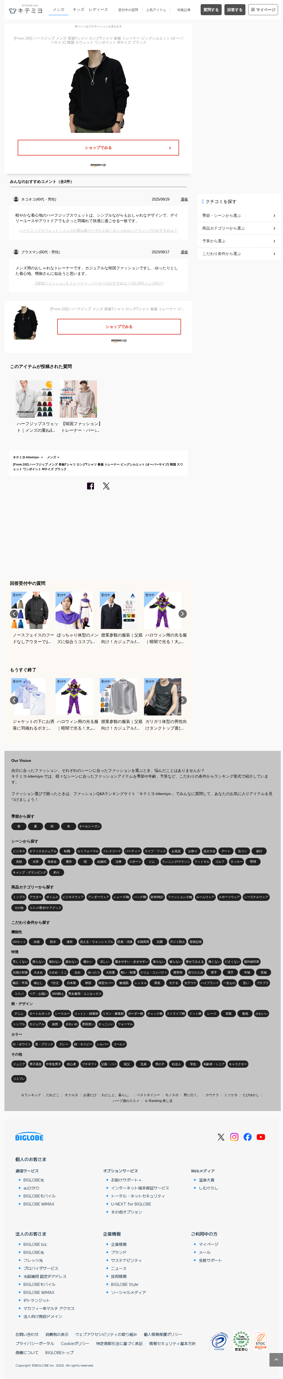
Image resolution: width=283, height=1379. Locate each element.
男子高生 (36, 1064)
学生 (193, 1064)
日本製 (71, 983)
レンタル (141, 983)
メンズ (58, 9)
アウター (36, 897)
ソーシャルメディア (128, 1292)
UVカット (19, 941)
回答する (235, 9)
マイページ (266, 9)
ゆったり (94, 972)
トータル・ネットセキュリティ (138, 1196)
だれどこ (52, 1095)
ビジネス (19, 851)
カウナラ (212, 1095)
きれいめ (71, 1024)
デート (225, 851)
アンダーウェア (98, 897)
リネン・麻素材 (113, 1013)
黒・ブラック (44, 1044)
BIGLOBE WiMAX (38, 1204)
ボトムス (52, 897)
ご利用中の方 (204, 1233)
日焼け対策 (20, 972)
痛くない (214, 961)
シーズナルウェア (256, 897)
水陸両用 (143, 941)
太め (77, 972)
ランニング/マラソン (176, 861)
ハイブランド (210, 983)
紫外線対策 (251, 961)
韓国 (88, 983)
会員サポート (210, 1260)
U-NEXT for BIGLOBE (131, 1204)
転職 (67, 851)
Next (183, 614)
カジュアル (36, 1024)
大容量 (110, 972)
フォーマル (125, 1024)
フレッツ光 (33, 1260)
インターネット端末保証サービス (140, 1188)
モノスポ (172, 1095)
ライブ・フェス (155, 851)
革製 (229, 1013)
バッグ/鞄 (139, 897)
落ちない (159, 961)
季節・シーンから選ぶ (221, 215)
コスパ (18, 993)
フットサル (201, 861)
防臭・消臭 (125, 941)
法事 (119, 861)
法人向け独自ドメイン (42, 1316)
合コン (242, 851)
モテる (173, 983)
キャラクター (238, 1064)
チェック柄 (155, 1013)
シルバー (103, 1044)
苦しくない (20, 961)
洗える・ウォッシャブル (96, 941)
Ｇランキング (31, 1095)
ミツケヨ (230, 1095)
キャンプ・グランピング (29, 872)
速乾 (70, 941)
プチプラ (262, 983)
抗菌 (160, 941)
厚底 (157, 983)
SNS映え (58, 993)
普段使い (88, 1024)
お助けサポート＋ (126, 1180)
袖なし (38, 983)
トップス (19, 897)
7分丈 (55, 983)
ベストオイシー (148, 1095)
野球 (253, 861)
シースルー (62, 1013)
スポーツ (135, 861)
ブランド (119, 1252)
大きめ (38, 972)
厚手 (214, 972)
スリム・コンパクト (153, 972)
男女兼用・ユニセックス (85, 993)
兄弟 (143, 1064)
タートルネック (40, 1013)
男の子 (159, 1064)
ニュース (119, 1268)
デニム (18, 1013)
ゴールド (119, 1044)
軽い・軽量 (128, 972)
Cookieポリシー (75, 1343)
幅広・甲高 (20, 983)
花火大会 (209, 851)
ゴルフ (219, 861)
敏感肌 (124, 983)
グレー (63, 1044)
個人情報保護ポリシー (163, 1334)
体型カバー (106, 983)
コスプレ (19, 1078)
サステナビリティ (126, 1260)
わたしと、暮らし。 (117, 1095)
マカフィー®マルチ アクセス (49, 1308)
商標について (27, 1352)
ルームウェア (205, 897)
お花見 (176, 851)
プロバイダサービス (40, 1268)
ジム (152, 861)
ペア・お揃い (38, 993)
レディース (98, 9)
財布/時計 (157, 897)
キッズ (78, 9)
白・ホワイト (22, 1044)
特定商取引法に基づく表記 (119, 1343)
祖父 (127, 1064)
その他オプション (126, 1212)
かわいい (262, 1013)
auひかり (31, 1188)
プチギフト (89, 1064)
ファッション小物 (180, 897)
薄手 (230, 972)
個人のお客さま (30, 1159)
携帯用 (177, 972)
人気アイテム (156, 10)
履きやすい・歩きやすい (131, 961)
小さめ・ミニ (58, 972)
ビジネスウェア (73, 897)
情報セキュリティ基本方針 (172, 1343)
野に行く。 (192, 1095)
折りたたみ (195, 972)
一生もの (229, 983)
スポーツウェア (229, 897)
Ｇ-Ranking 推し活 (158, 1101)
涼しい (104, 961)
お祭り (192, 851)
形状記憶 (196, 941)
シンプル (19, 1024)
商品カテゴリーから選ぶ (223, 228)
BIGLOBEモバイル (39, 1196)
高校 (19, 861)
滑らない (38, 961)
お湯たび (89, 1095)
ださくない (232, 961)
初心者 (71, 1064)
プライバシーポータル (34, 1343)
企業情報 (112, 1233)
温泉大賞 (206, 1180)
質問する (211, 9)
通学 (69, 861)
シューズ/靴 (121, 897)
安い (246, 983)
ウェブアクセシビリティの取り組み (106, 1334)
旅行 (259, 851)
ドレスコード (112, 851)
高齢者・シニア (214, 1064)
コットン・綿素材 (86, 1013)
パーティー (132, 851)
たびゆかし (251, 1095)
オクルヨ (71, 1095)
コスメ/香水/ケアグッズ (45, 907)
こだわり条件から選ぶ (221, 253)
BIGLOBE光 (33, 1180)
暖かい (88, 961)
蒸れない (55, 961)
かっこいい (106, 1024)
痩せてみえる (195, 961)
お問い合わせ (27, 1334)
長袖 (264, 972)
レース (211, 1013)
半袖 (247, 972)
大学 (36, 861)
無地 (245, 1013)
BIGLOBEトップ (59, 1352)
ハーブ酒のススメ (126, 1101)
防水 (53, 941)
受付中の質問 (128, 10)
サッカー (236, 861)
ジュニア (19, 1064)
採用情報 (119, 1276)
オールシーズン (89, 826)
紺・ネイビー (83, 1044)
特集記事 (184, 10)
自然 (55, 1024)
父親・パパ (108, 1064)
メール (205, 1252)
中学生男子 (53, 1064)
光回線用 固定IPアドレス (45, 1276)
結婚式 (101, 861)
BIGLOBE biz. (35, 1244)
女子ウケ (190, 983)
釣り (57, 872)
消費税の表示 (57, 1334)
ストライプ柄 (176, 1013)
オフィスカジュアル (43, 851)
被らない (175, 961)
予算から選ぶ (214, 241)
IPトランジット (36, 1300)
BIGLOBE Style (124, 1284)
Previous (14, 614)
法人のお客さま (30, 1233)
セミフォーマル (88, 851)
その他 (18, 907)
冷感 (36, 941)
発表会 (52, 861)
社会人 (176, 1064)
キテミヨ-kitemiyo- (26, 457)
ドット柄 (195, 1013)
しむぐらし (208, 1188)
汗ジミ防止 (177, 941)
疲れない (71, 961)
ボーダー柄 (135, 1013)
